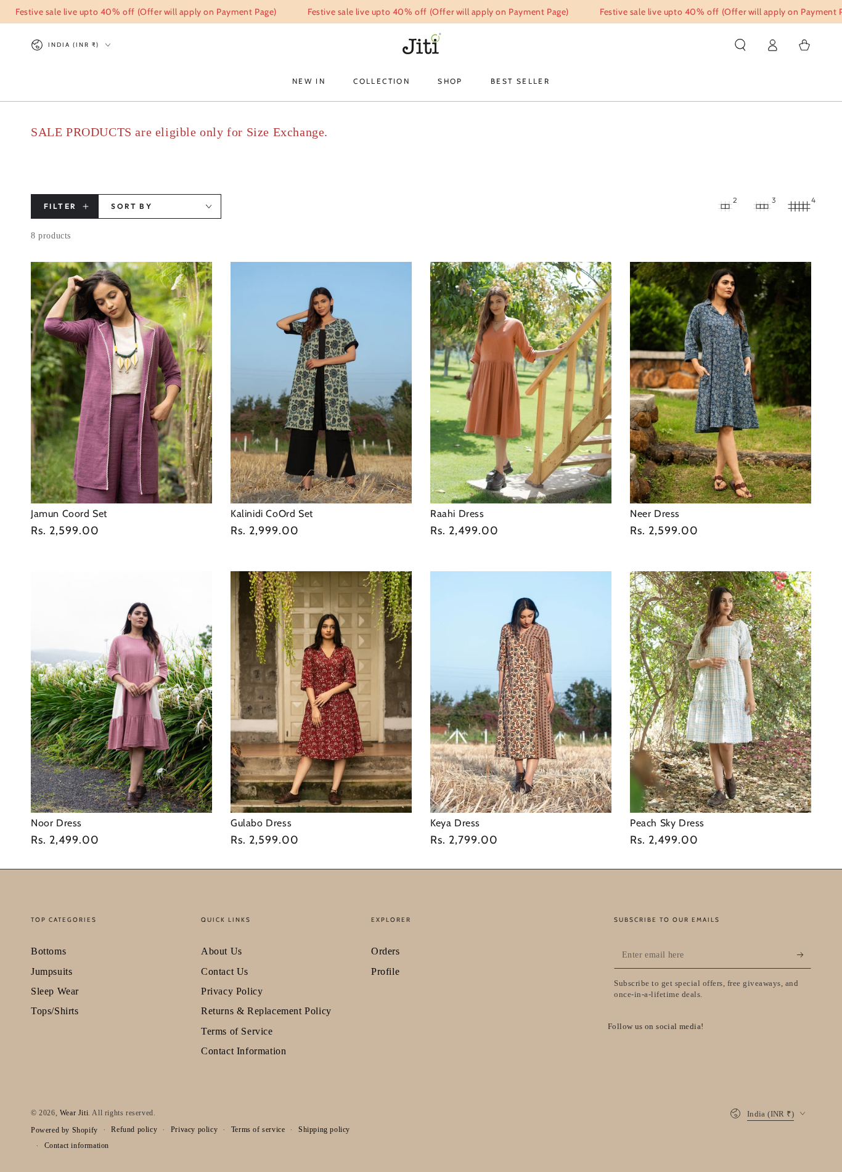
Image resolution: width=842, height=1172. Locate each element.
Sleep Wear (55, 991)
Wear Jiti (74, 1113)
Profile (385, 971)
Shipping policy (324, 1129)
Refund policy (134, 1129)
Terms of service (258, 1129)
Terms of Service (237, 1031)
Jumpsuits (51, 971)
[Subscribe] (804, 954)
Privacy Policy (232, 991)
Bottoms (48, 951)
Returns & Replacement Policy (266, 1011)
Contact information (76, 1145)
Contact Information (243, 1051)
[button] (740, 45)
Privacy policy (194, 1129)
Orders (385, 951)
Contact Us (224, 971)
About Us (221, 951)
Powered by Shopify (64, 1130)
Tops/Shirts (55, 1011)
